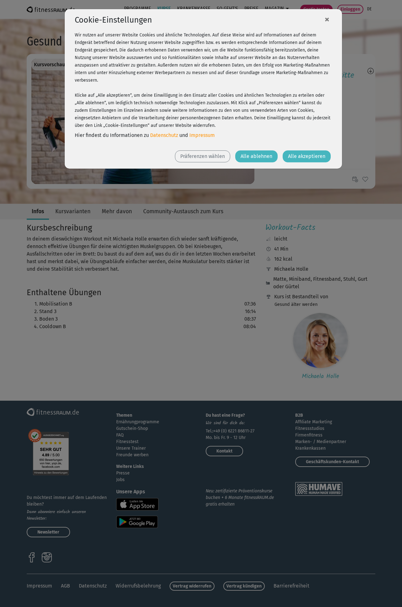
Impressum (202, 135)
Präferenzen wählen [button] (202, 156)
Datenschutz (164, 135)
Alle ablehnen (256, 156)
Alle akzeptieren (306, 156)
